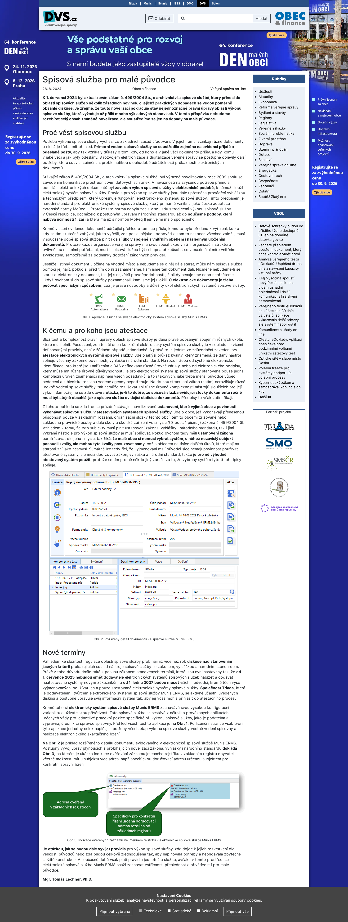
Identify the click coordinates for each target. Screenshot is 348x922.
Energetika (268, 170)
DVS (203, 3)
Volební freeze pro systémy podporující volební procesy (275, 372)
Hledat (262, 18)
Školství (265, 160)
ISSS (177, 3)
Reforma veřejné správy (278, 107)
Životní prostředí (272, 139)
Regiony (265, 118)
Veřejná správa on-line (228, 89)
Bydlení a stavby (272, 113)
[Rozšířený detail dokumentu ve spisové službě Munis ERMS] (144, 553)
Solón (215, 3)
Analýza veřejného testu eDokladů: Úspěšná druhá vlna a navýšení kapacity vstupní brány (280, 266)
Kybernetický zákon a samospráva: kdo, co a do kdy (280, 387)
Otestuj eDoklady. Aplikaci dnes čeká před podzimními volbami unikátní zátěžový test (280, 346)
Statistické (181, 911)
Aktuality (266, 97)
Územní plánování (273, 149)
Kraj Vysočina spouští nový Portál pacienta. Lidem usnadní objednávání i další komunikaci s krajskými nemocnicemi (278, 289)
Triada (133, 3)
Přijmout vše (237, 911)
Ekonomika (268, 102)
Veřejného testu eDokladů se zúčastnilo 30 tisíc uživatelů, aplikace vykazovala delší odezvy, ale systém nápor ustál (280, 315)
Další (263, 397)
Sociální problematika (276, 133)
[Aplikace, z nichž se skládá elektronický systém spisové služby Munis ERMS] (144, 302)
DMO (190, 3)
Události (265, 92)
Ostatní (264, 191)
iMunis (162, 3)
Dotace (264, 154)
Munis (148, 3)
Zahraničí (266, 186)
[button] (159, 18)
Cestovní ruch (270, 176)
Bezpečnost (268, 181)
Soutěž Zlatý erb (272, 197)
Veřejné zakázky (272, 128)
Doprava (265, 144)
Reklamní (209, 911)
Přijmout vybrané (114, 911)
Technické (152, 911)
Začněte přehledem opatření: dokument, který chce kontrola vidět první (280, 249)
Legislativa (267, 123)
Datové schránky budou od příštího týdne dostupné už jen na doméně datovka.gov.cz (281, 233)
